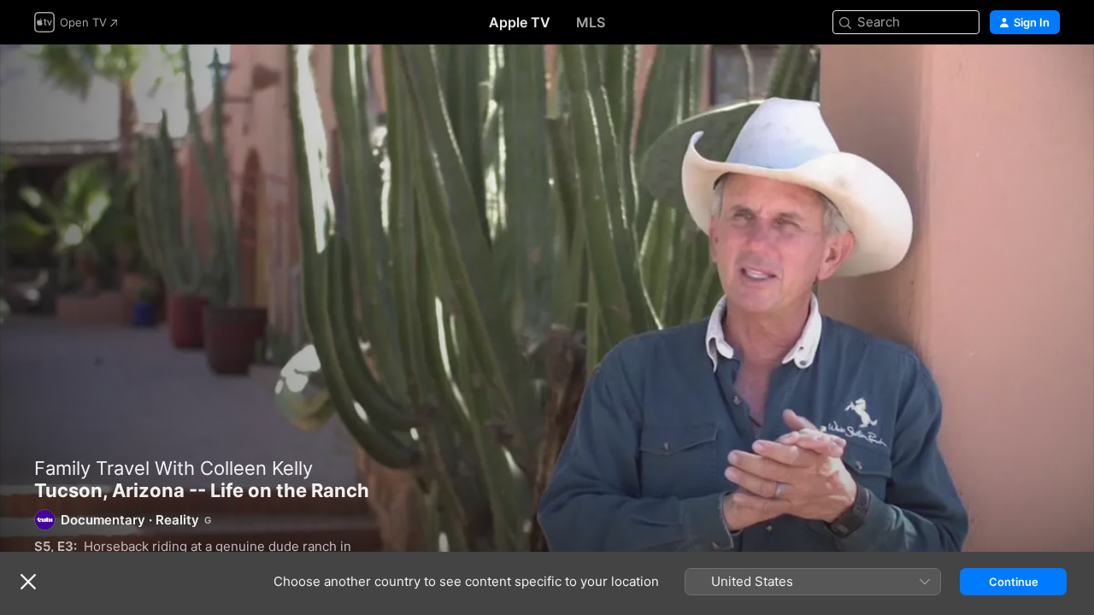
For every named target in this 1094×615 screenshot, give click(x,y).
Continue (1013, 582)
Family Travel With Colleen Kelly (173, 468)
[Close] (28, 581)
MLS (590, 22)
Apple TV (519, 22)
